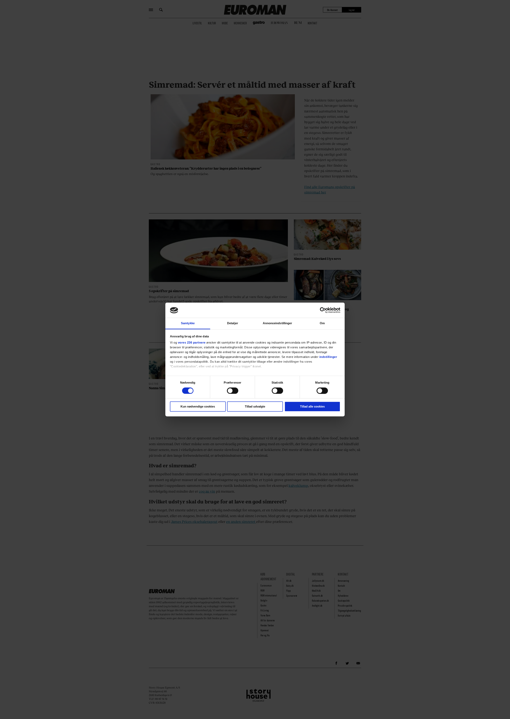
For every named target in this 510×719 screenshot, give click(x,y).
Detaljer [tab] (232, 323)
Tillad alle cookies (312, 406)
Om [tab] (322, 323)
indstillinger (328, 357)
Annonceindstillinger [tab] (277, 323)
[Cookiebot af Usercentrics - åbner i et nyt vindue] (322, 310)
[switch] (232, 391)
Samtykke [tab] (188, 323)
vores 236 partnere (192, 342)
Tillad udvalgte (255, 406)
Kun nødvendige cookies (197, 406)
